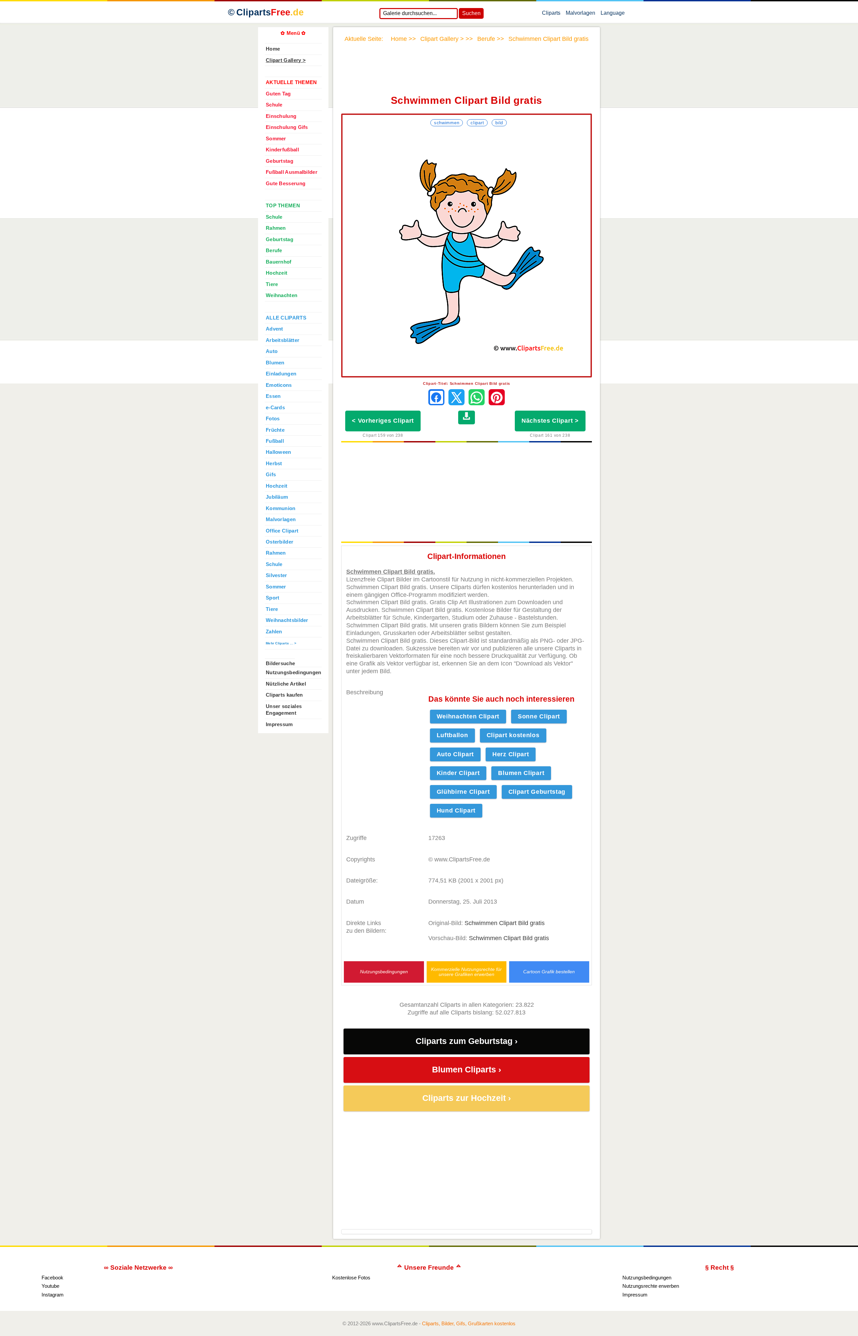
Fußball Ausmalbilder (291, 172)
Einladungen (281, 373)
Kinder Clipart (458, 773)
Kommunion (281, 508)
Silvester (276, 575)
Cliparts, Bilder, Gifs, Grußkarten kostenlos (468, 1323)
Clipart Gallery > (286, 60)
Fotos (273, 418)
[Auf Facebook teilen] (436, 397)
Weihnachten (281, 295)
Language (613, 14)
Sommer (276, 138)
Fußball (275, 441)
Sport (272, 598)
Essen (273, 396)
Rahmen (276, 228)
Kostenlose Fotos (351, 1277)
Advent (274, 329)
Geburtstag (279, 161)
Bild (499, 122)
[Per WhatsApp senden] (477, 397)
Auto (272, 351)
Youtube (50, 1286)
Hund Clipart (456, 810)
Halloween (278, 452)
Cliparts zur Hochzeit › (466, 1098)
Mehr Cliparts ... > (281, 643)
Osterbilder (279, 542)
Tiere (272, 284)
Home (273, 49)
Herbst (274, 463)
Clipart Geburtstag (537, 791)
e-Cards (275, 407)
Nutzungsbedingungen (384, 971)
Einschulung (281, 116)
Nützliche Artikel (286, 684)
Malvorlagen (580, 14)
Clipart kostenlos (513, 735)
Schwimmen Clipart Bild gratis (505, 923)
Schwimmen (446, 122)
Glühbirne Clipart (463, 791)
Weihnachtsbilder (287, 620)
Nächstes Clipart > (550, 420)
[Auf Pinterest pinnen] (497, 397)
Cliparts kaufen (284, 695)
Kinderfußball (282, 149)
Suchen (471, 13)
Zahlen (274, 631)
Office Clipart (282, 531)
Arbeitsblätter (282, 340)
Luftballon (452, 735)
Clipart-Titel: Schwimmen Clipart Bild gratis (466, 383)
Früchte (275, 430)
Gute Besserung (285, 183)
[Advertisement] (467, 73)
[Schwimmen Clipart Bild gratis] (467, 252)
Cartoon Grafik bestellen (549, 971)
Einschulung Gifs (287, 127)
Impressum (279, 724)
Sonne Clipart (539, 716)
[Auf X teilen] (456, 397)
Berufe (274, 250)
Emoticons (279, 385)
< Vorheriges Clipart (383, 420)
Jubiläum (277, 497)
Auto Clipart (455, 754)
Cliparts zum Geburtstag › (466, 1041)
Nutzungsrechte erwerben (650, 1286)
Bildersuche (280, 663)
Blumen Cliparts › (466, 1069)
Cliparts (270, 12)
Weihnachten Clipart (468, 716)
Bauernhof (279, 262)
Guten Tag (278, 93)
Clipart (477, 122)
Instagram (53, 1294)
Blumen (275, 362)
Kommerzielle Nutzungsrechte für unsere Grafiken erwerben (466, 972)
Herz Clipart (510, 754)
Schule (274, 105)
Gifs (271, 474)
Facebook (52, 1277)
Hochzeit (276, 273)
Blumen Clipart (521, 773)
